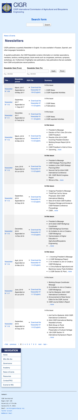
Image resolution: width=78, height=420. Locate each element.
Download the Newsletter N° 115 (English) (36, 232)
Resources (6, 376)
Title (6, 80)
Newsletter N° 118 (8, 325)
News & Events (9, 35)
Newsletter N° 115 (8, 232)
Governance (6, 363)
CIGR (19, 4)
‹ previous (12, 344)
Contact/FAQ (6, 380)
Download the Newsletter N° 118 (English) (36, 324)
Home (5, 355)
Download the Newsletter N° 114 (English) (36, 199)
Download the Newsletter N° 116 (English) (36, 262)
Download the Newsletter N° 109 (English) (36, 89)
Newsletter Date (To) (35, 68)
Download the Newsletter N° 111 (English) (36, 116)
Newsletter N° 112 (8, 138)
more (59, 149)
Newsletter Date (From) (13, 68)
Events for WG (8, 385)
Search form (39, 19)
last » (45, 344)
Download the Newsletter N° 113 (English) (36, 168)
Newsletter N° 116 (8, 262)
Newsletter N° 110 (8, 103)
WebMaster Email (6, 413)
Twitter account (6, 411)
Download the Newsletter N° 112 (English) (36, 138)
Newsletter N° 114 (8, 199)
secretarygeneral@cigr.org (15, 408)
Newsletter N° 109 (8, 90)
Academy (5, 367)
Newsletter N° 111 (8, 116)
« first (6, 344)
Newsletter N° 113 (8, 169)
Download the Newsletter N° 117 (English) (36, 291)
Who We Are (6, 359)
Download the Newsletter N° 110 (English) (36, 103)
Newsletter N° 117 (8, 292)
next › (40, 344)
